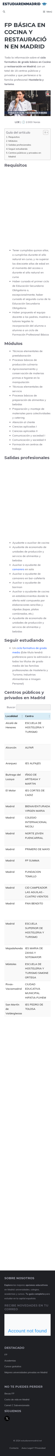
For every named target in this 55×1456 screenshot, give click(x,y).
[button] (4, 12)
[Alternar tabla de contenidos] (44, 132)
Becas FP (9, 1393)
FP (5, 1354)
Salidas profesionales (19, 144)
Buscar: (11, 707)
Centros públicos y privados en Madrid (24, 154)
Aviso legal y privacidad (33, 1448)
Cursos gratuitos (12, 1366)
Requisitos (14, 136)
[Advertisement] (27, 198)
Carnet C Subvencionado (16, 1405)
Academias (10, 1360)
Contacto (14, 1448)
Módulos (12, 140)
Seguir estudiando (18, 148)
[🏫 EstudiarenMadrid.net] (24, 4)
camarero (18, 569)
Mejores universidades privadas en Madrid (25, 1372)
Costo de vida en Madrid (16, 1399)
